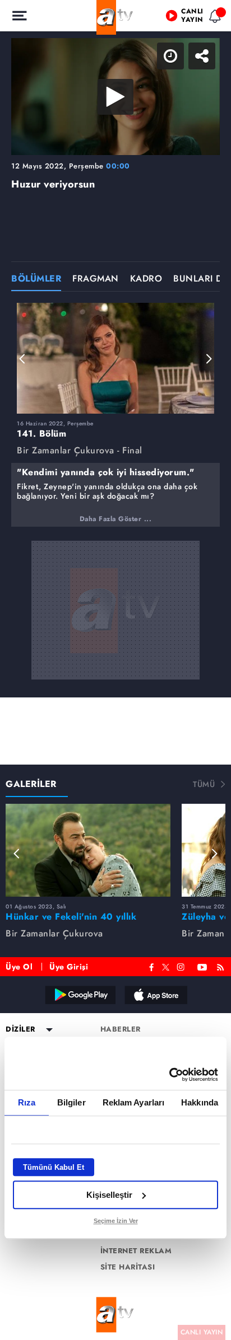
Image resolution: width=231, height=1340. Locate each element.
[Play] (115, 670)
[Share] (213, 17)
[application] (115, 670)
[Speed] (181, 17)
